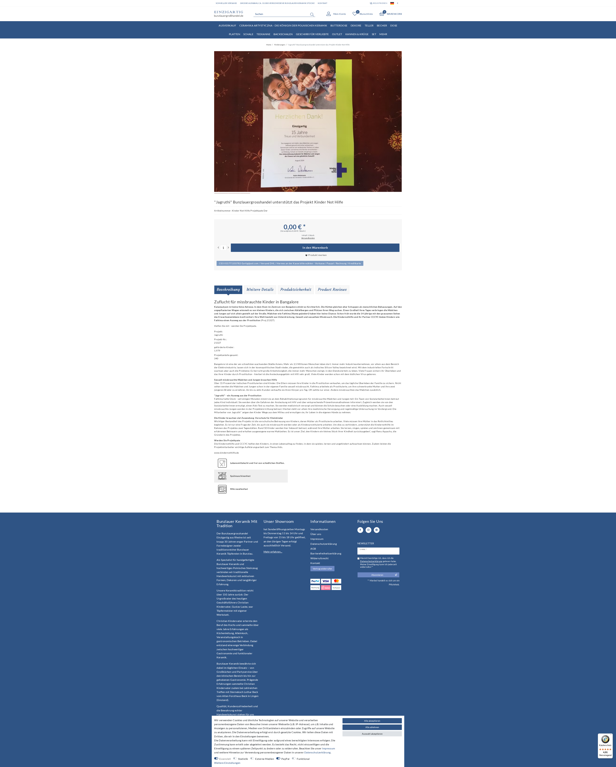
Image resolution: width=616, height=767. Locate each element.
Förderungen (279, 45)
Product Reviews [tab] (332, 289)
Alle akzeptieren (372, 720)
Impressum (317, 538)
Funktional (303, 758)
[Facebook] (360, 530)
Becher (382, 25)
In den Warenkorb (315, 247)
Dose (393, 25)
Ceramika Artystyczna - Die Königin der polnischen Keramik (283, 25)
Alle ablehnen (372, 727)
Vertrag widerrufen (322, 568)
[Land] (392, 3)
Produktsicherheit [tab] (295, 289)
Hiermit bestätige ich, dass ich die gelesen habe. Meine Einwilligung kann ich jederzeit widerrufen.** (378, 562)
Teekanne (263, 34)
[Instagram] (368, 530)
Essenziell (225, 758)
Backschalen (283, 34)
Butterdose (338, 25)
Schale (248, 34)
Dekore (356, 25)
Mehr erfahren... (273, 551)
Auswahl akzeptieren (372, 733)
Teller (369, 25)
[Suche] (312, 14)
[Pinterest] (377, 530)
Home (268, 45)
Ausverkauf (227, 25)
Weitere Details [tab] (260, 289)
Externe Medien (264, 758)
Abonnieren (377, 574)
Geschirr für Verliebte (312, 34)
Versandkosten (319, 529)
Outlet (337, 34)
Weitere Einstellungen (227, 762)
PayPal (285, 758)
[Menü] (611, 735)
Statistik (243, 758)
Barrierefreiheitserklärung (325, 553)
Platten (234, 34)
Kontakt (322, 3)
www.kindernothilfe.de (226, 452)
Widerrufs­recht (319, 558)
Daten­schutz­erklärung (323, 543)
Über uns (315, 533)
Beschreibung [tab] (228, 289)
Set (374, 34)
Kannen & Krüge (357, 34)
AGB (313, 548)
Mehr (383, 34)
